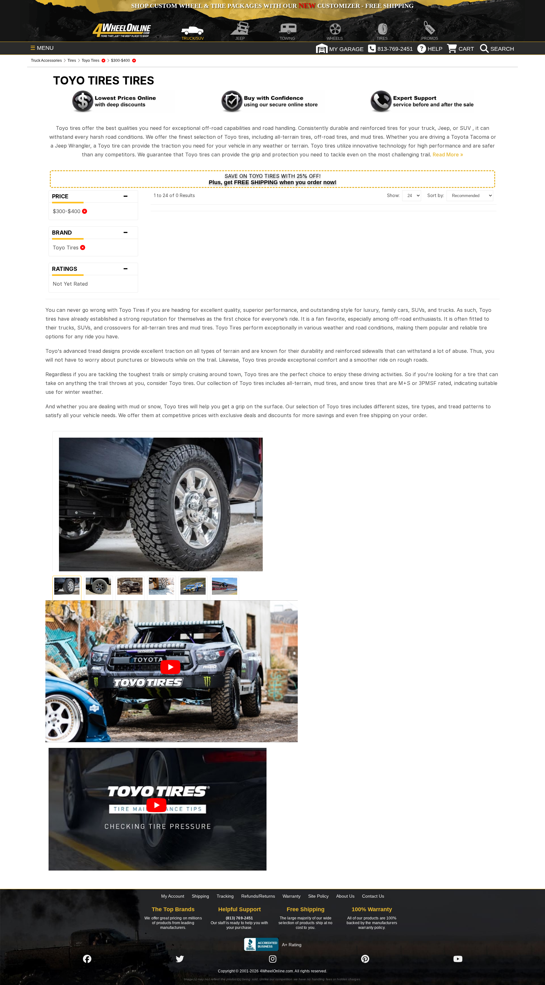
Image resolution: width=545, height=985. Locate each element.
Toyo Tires (66, 247)
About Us (345, 896)
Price (90, 196)
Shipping (200, 896)
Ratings (90, 269)
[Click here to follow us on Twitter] (179, 959)
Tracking (225, 896)
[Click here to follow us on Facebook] (87, 959)
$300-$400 (67, 211)
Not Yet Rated (70, 284)
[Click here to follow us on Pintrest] (365, 959)
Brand (90, 232)
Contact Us (373, 896)
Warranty (292, 896)
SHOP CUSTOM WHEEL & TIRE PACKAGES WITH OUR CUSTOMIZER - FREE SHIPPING (272, 5)
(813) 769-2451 (239, 918)
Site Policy (318, 896)
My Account (172, 896)
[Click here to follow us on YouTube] (458, 959)
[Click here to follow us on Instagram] (272, 959)
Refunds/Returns (258, 896)
